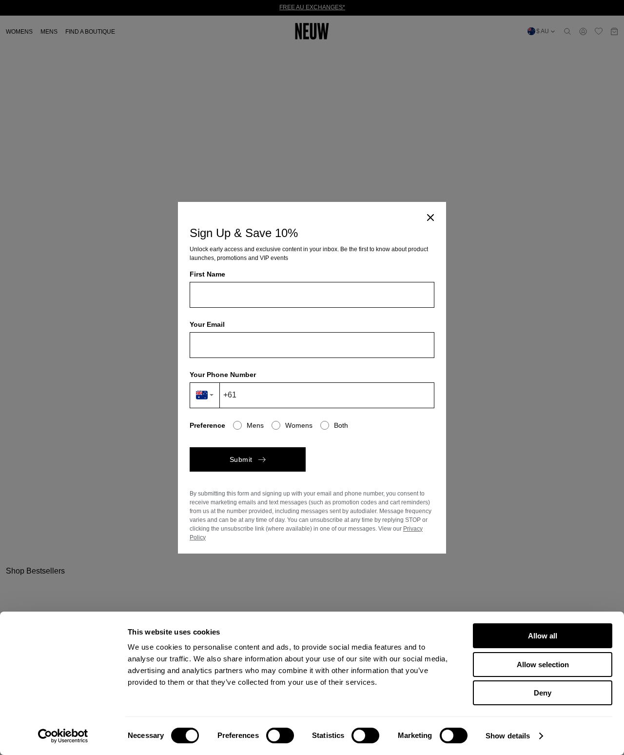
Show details (508, 736)
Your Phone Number (223, 374)
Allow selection (543, 664)
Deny (542, 693)
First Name (207, 274)
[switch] (280, 735)
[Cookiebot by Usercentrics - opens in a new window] (63, 736)
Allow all (542, 636)
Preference (207, 425)
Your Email (207, 324)
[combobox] (205, 395)
